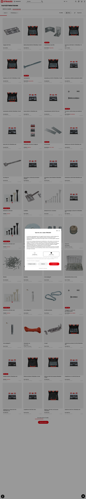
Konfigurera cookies (31, 263)
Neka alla (43, 263)
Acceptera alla (54, 263)
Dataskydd (37, 260)
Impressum (45, 268)
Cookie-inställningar (54, 257)
